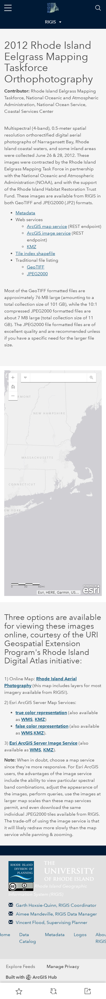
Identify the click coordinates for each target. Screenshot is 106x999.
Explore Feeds (20, 966)
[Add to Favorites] (19, 991)
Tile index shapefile (35, 253)
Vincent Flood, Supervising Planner (51, 922)
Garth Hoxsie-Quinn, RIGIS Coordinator (56, 905)
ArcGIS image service (49, 233)
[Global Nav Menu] (8, 8)
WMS (27, 719)
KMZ (31, 246)
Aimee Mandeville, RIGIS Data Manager (56, 914)
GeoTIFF (35, 267)
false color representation (42, 726)
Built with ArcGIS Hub (31, 977)
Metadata (25, 212)
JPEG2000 (37, 273)
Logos (80, 934)
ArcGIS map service (47, 226)
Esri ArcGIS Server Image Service (43, 743)
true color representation (41, 712)
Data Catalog (27, 938)
